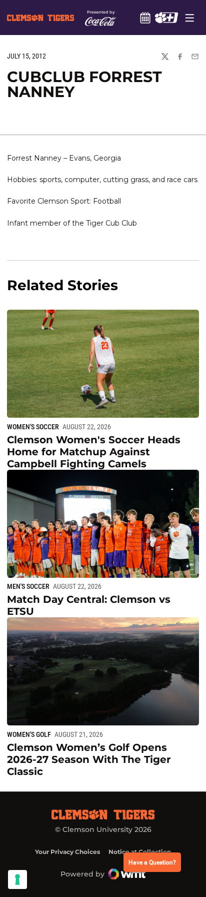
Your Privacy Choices (67, 851)
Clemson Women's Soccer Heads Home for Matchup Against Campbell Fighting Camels (93, 452)
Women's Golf (29, 734)
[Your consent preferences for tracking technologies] (17, 879)
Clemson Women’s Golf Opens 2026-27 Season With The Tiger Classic (89, 759)
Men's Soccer (28, 586)
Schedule (145, 18)
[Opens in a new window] (166, 17)
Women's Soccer (33, 427)
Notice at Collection (139, 851)
